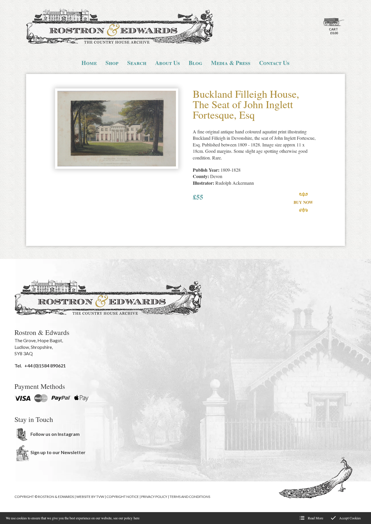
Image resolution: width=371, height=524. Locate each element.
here (136, 518)
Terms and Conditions (190, 496)
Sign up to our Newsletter (58, 452)
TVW (100, 496)
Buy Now (303, 202)
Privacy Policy (154, 496)
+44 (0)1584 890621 (45, 365)
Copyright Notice (122, 496)
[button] (116, 129)
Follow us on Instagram (55, 434)
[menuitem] (89, 62)
